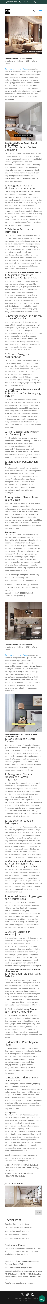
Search (38, 1213)
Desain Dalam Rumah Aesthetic (17, 1231)
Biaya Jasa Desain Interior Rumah (17, 1224)
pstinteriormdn (13, 61)
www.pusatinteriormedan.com (23, 1283)
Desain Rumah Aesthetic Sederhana (18, 1227)
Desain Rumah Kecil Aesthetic (16, 1235)
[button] (42, 1298)
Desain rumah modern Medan (16, 69)
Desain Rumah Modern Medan (18, 58)
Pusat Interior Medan (22, 1298)
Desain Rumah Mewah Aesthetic (17, 1238)
